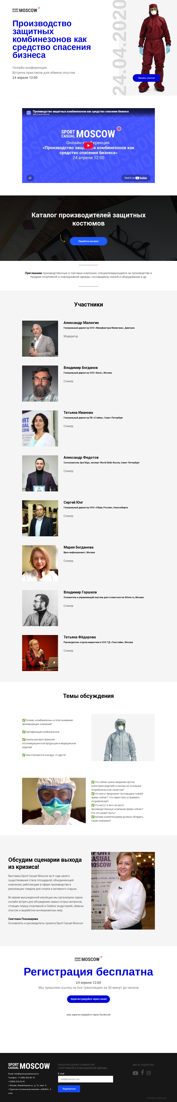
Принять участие (146, 78)
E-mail (61, 1073)
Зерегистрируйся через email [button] (89, 999)
